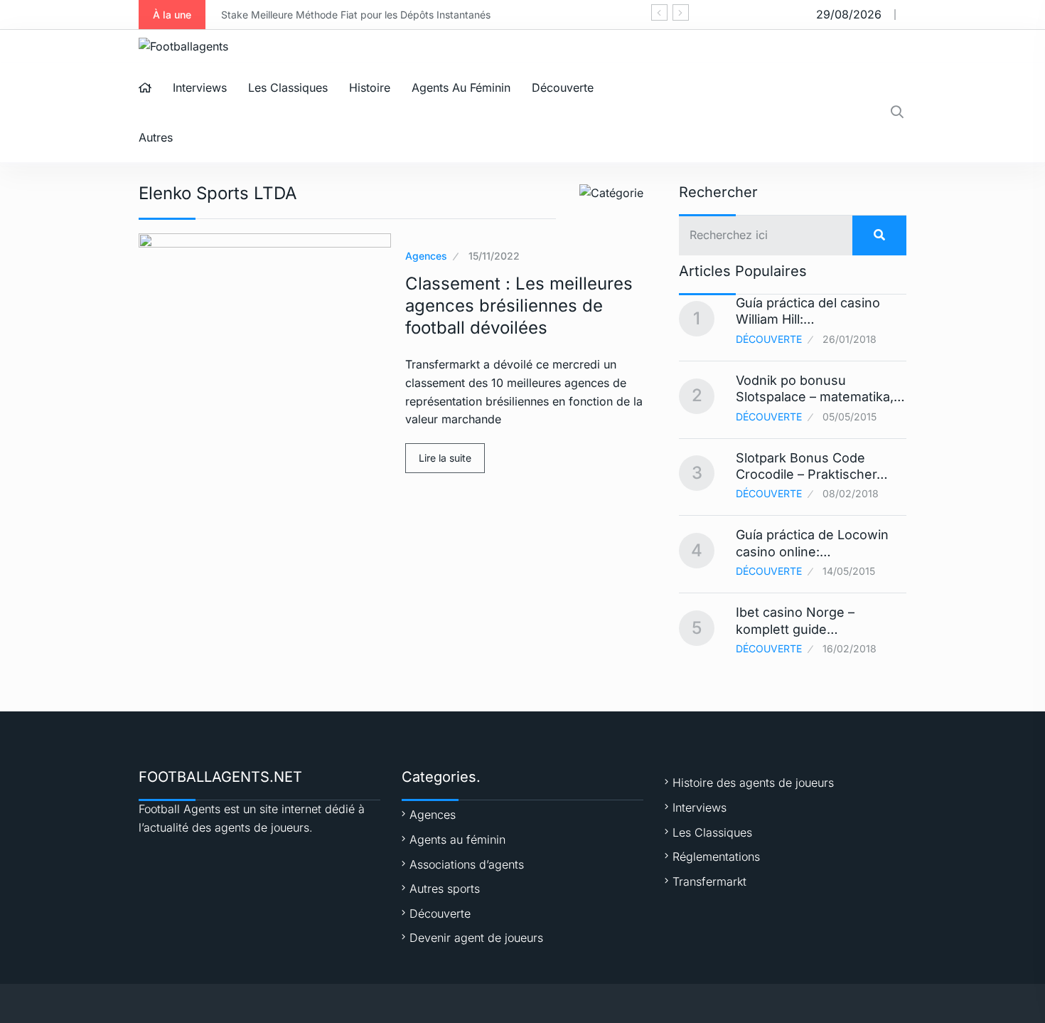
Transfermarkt (709, 881)
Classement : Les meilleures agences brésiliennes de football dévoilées (519, 305)
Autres (156, 137)
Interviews (200, 87)
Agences (426, 256)
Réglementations (716, 856)
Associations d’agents (466, 864)
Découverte (563, 87)
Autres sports (444, 888)
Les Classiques (288, 87)
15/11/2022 (494, 256)
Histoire (369, 87)
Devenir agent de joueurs (476, 938)
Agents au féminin (461, 87)
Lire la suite (445, 458)
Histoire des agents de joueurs (753, 782)
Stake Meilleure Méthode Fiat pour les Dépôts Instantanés (356, 15)
